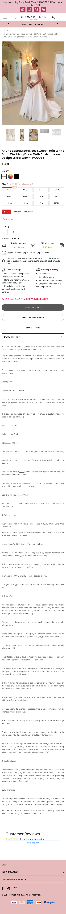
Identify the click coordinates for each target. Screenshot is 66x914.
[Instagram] (15, 888)
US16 (25, 203)
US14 (9, 203)
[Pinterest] (8, 888)
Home (6, 30)
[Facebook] (3, 888)
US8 (25, 196)
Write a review (33, 843)
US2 (41, 189)
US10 (41, 196)
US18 (41, 203)
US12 (56, 196)
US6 (9, 196)
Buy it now (33, 327)
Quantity (5, 226)
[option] (33, 24)
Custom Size (9, 189)
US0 (25, 189)
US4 (57, 189)
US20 (56, 203)
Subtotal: (6, 238)
